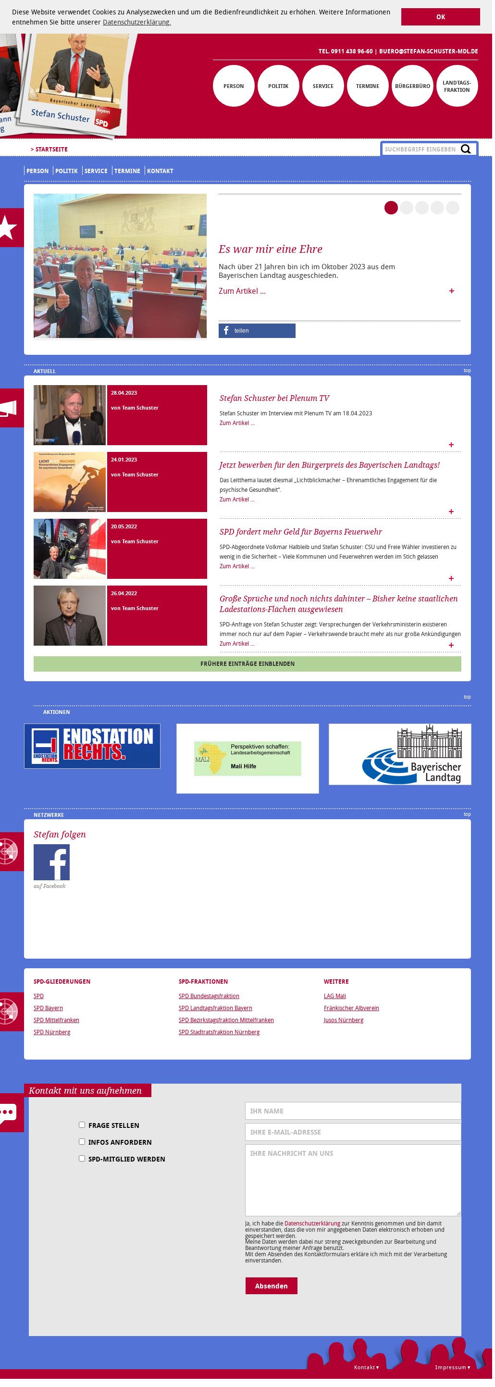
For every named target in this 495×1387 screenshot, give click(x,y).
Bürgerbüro (412, 85)
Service (323, 85)
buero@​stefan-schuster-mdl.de (428, 51)
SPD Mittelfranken (56, 1020)
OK (440, 17)
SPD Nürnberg (52, 1032)
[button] (257, 331)
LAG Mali (335, 996)
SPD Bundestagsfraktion (209, 996)
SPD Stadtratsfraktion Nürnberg (219, 1032)
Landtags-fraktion (457, 86)
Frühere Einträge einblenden (247, 664)
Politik (278, 85)
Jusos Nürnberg (343, 1020)
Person (233, 85)
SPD (39, 996)
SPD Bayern (48, 1008)
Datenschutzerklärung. (137, 21)
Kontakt (160, 171)
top (467, 370)
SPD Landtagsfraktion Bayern (215, 1008)
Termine (367, 85)
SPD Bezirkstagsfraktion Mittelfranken (226, 1020)
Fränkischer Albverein (351, 1008)
